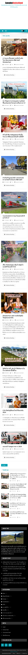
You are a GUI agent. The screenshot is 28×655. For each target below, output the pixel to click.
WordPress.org (6, 635)
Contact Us (24, 653)
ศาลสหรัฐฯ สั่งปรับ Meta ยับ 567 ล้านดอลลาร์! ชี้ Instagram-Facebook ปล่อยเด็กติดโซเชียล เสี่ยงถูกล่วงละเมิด (18, 486)
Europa (4, 599)
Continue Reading (10, 75)
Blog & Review (6, 596)
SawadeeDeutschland (6, 653)
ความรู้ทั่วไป (5, 607)
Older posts (5, 465)
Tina (12, 64)
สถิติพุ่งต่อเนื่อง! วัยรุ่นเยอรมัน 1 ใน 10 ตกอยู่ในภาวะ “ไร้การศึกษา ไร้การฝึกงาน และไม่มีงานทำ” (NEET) (18, 476)
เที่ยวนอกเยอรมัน (7, 618)
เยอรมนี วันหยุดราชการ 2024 (12, 446)
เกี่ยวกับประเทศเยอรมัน (8, 615)
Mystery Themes (13, 651)
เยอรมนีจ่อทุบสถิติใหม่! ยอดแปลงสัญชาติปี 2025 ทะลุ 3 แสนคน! (18, 513)
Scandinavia (6, 601)
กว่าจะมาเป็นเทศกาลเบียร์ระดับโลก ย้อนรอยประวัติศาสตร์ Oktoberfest (13, 60)
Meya (12, 139)
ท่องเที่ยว (5, 610)
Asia (4, 593)
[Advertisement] (14, 20)
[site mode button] (22, 31)
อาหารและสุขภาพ (7, 612)
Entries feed (6, 629)
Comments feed (7, 632)
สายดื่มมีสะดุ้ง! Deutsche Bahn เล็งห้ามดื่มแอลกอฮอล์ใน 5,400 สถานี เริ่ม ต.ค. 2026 (18, 496)
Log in (4, 627)
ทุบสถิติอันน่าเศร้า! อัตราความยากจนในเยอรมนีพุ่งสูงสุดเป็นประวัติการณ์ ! (18, 504)
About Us (18, 653)
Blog (14, 653)
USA (4, 604)
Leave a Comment (20, 64)
